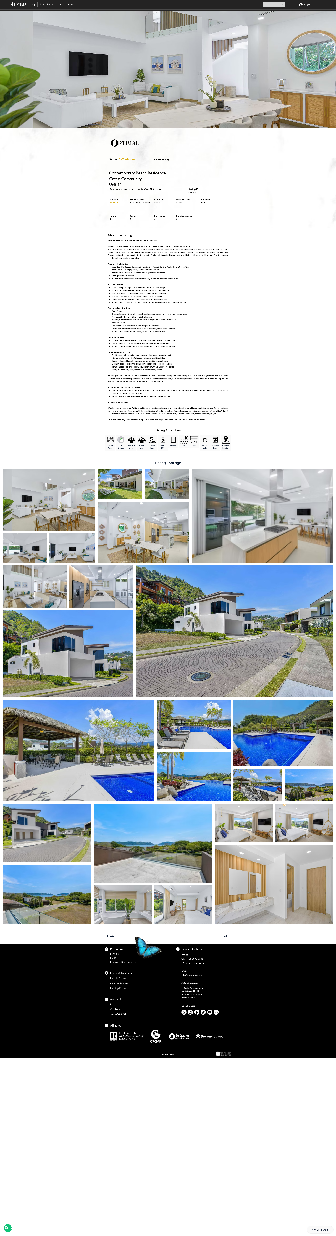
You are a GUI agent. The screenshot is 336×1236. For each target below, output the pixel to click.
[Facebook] (196, 1012)
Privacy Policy (167, 1054)
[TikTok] (203, 1012)
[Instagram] (190, 1012)
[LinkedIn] (216, 1012)
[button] (60, 4)
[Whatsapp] (184, 1012)
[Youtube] (209, 1012)
